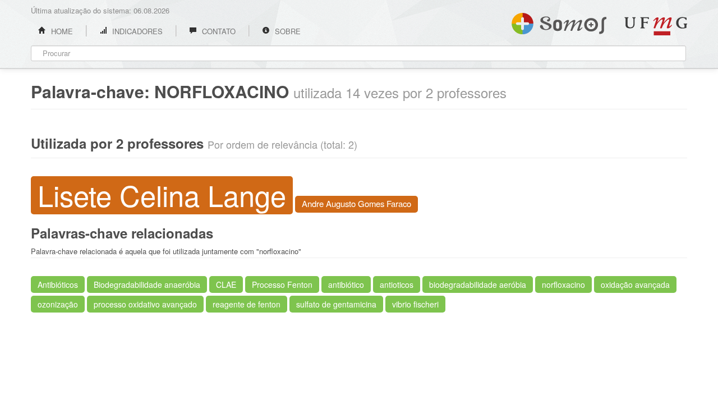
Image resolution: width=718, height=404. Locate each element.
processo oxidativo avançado (145, 304)
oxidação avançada (635, 284)
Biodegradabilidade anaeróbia (147, 284)
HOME (61, 31)
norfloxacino (563, 284)
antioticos (396, 284)
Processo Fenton (282, 284)
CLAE (226, 284)
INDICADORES (136, 31)
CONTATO (218, 31)
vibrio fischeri (415, 304)
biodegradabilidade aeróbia (477, 284)
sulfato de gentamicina (336, 304)
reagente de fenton (246, 304)
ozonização (58, 304)
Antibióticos (58, 284)
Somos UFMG (558, 21)
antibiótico (346, 284)
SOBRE (287, 31)
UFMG (655, 26)
